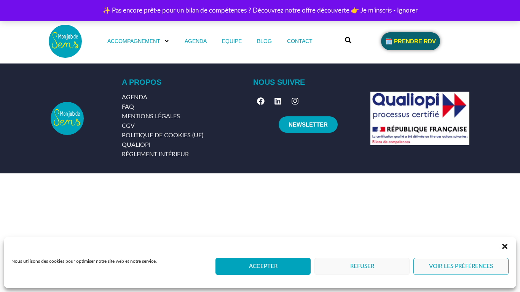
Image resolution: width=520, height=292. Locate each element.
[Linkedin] (278, 101)
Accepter (263, 266)
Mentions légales (151, 116)
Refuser (362, 266)
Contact (300, 41)
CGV (128, 126)
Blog (264, 41)
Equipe (232, 41)
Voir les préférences (461, 266)
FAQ (128, 107)
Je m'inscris (376, 10)
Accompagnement (133, 41)
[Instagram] (295, 101)
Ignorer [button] (407, 10)
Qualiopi (136, 145)
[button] (505, 246)
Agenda (196, 41)
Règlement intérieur (155, 154)
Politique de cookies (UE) (162, 135)
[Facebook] (260, 101)
